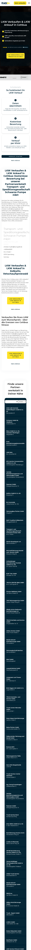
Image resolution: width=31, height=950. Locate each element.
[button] (29, 3)
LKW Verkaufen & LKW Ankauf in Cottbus (15, 55)
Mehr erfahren (15, 160)
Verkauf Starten (15, 156)
